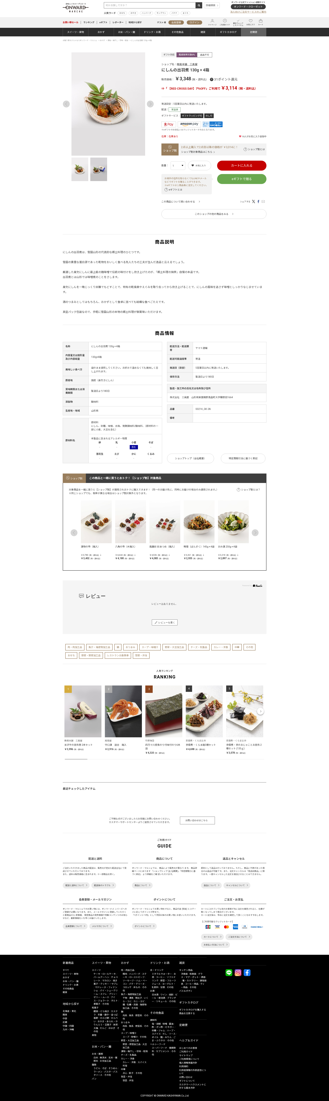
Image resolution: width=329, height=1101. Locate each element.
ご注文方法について (237, 937)
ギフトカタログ (228, 32)
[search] (199, 5)
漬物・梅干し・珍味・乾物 (134, 1051)
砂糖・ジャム (158, 1030)
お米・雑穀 (97, 1054)
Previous (66, 104)
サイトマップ (186, 1055)
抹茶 (115, 1024)
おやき (133, 13)
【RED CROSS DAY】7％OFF (186, 88)
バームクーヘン (101, 977)
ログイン (194, 22)
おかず (101, 32)
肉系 (125, 1015)
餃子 (131, 1073)
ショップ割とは (256, 149)
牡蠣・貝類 (132, 1004)
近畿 (65, 1022)
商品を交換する (187, 1013)
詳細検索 (210, 5)
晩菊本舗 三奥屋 (187, 64)
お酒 (152, 991)
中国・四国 (68, 1026)
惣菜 (125, 1080)
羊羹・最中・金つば (108, 1014)
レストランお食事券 (118, 655)
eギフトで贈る (242, 179)
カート (260, 25)
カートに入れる (242, 165)
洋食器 (184, 974)
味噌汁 (134, 1037)
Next (150, 104)
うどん (97, 1068)
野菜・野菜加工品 (91, 655)
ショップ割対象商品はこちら (196, 152)
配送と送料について (74, 885)
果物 (94, 1035)
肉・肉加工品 (75, 647)
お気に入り (250, 25)
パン (94, 1078)
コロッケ (127, 987)
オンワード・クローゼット (248, 6)
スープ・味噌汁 (150, 647)
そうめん (112, 1068)
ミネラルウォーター (162, 974)
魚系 (131, 1015)
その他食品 (178, 32)
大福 (96, 1028)
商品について (141, 885)
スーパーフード (159, 1048)
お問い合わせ (186, 1077)
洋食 (133, 1062)
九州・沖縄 (68, 1029)
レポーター (118, 22)
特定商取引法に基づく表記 (243, 458)
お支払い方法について (214, 945)
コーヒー (160, 977)
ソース (172, 1034)
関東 (65, 1014)
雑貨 (202, 32)
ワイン (163, 994)
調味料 (153, 1020)
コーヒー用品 (191, 984)
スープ (126, 1037)
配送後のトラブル (102, 885)
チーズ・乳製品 (199, 647)
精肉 (125, 974)
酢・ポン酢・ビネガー (163, 1027)
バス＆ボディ (185, 991)
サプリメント (162, 1051)
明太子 (138, 998)
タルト (114, 1000)
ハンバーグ (146, 13)
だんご (103, 1028)
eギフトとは (175, 189)
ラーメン (98, 1071)
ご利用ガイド (225, 25)
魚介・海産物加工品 (99, 647)
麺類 (94, 1064)
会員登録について (73, 926)
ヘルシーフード (158, 1044)
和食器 (193, 974)
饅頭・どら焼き (101, 1011)
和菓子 (95, 1007)
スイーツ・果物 (75, 32)
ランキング (88, 22)
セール (70, 22)
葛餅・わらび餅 (101, 1018)
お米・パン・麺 (126, 32)
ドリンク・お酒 (152, 32)
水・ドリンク (156, 970)
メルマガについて (100, 926)
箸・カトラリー (190, 980)
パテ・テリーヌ (137, 984)
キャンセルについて (235, 885)
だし (165, 1034)
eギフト (103, 22)
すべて (66, 970)
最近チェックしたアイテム (238, 24)
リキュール (161, 1001)
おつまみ (130, 647)
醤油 (171, 1024)
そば (104, 1068)
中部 (65, 1018)
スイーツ (96, 970)
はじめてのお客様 (188, 1048)
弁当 (131, 1080)
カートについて (211, 937)
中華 (237, 647)
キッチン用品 (186, 970)
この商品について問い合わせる (178, 201)
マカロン (106, 980)
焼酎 (171, 994)
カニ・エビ (139, 1001)
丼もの (136, 987)
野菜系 (138, 1015)
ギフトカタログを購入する (192, 1009)
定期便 (253, 32)
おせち (122, 13)
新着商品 (68, 963)
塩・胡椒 (156, 1024)
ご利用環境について (189, 1059)
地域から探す (135, 22)
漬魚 (131, 998)
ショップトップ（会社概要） (190, 458)
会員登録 (176, 22)
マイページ (212, 25)
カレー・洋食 (221, 647)
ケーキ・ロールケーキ (105, 974)
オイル (155, 1037)
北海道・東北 (69, 1011)
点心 (125, 1073)
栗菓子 (97, 1004)
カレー (126, 1062)
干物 (125, 998)
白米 (96, 1057)
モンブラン (161, 13)
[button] (69, 711)
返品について (210, 885)
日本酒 (155, 994)
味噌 (165, 1024)
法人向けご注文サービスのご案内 (248, 11)
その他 (249, 647)
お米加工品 (105, 1061)
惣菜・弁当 (141, 655)
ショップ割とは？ (250, 489)
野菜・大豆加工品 (174, 647)
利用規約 (183, 1066)
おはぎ (111, 1028)
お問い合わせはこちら (196, 820)
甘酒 (162, 987)
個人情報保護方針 (188, 1063)
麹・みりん (166, 1037)
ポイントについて (143, 926)
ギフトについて (187, 1081)
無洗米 (103, 1057)
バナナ (174, 13)
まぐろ (185, 13)
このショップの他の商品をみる (211, 214)
